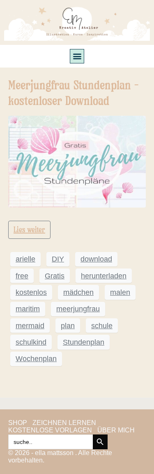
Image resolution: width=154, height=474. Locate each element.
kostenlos (31, 292)
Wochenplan (36, 359)
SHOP (17, 422)
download (96, 259)
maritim (28, 309)
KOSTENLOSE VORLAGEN (50, 430)
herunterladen (103, 276)
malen (120, 292)
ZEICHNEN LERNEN (64, 422)
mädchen (78, 292)
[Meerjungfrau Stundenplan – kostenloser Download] (77, 160)
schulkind (31, 342)
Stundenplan (83, 342)
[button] (77, 56)
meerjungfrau (78, 309)
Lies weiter (29, 229)
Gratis (54, 276)
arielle (25, 259)
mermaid (30, 326)
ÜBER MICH (116, 430)
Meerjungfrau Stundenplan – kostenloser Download (73, 92)
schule (102, 326)
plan (68, 326)
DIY (58, 259)
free (22, 276)
